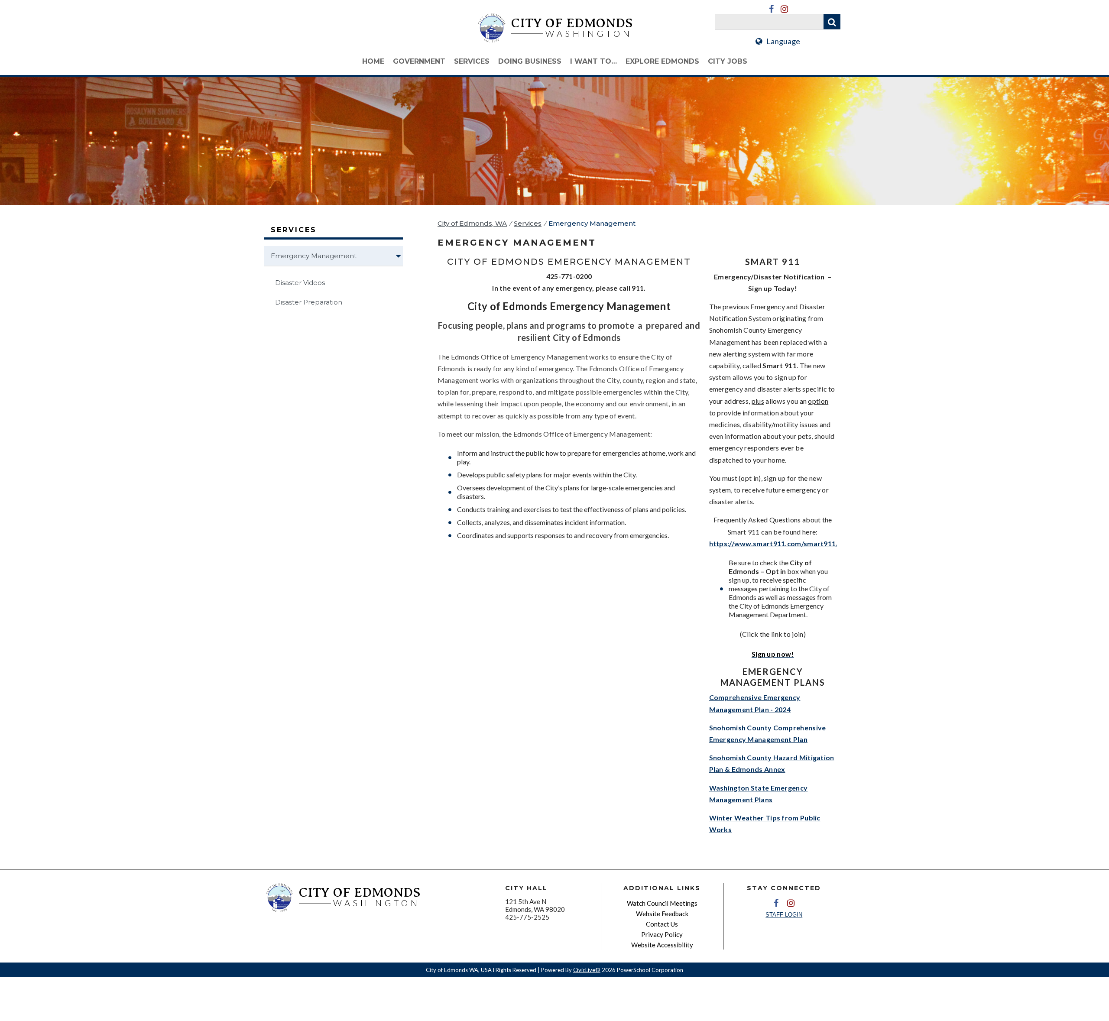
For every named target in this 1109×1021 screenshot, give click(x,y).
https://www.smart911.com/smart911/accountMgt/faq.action (813, 543)
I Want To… (593, 61)
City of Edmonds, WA (472, 223)
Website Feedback (662, 913)
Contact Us (662, 924)
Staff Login (783, 914)
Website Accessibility (662, 945)
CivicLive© (586, 969)
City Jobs (727, 61)
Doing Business (529, 61)
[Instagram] (784, 9)
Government (419, 61)
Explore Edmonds (662, 61)
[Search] (832, 21)
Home (373, 61)
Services (472, 61)
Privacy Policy (662, 934)
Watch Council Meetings (662, 903)
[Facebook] (771, 9)
